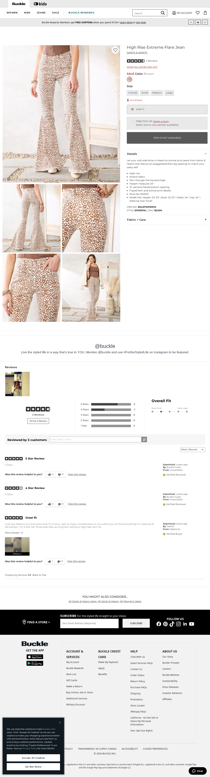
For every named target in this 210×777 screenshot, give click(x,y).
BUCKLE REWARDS (81, 12)
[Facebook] (159, 623)
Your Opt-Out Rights (141, 730)
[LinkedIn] (185, 623)
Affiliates (167, 699)
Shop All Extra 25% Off (142, 67)
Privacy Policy (29, 748)
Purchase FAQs (138, 687)
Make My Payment (108, 662)
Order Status (137, 675)
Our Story (167, 656)
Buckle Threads (170, 662)
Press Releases (170, 687)
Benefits (102, 674)
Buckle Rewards (75, 668)
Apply (101, 668)
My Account (72, 662)
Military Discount (75, 704)
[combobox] (148, 13)
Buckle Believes (170, 674)
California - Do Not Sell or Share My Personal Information (144, 721)
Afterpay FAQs (138, 711)
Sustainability (169, 680)
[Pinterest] (165, 623)
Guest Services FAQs (141, 663)
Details (132, 153)
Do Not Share (33, 766)
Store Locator (137, 705)
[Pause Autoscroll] (198, 22)
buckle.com (49, 729)
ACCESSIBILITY (130, 748)
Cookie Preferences (155, 748)
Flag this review (77, 474)
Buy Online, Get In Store (79, 692)
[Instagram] (178, 623)
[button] (12, 12)
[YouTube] (191, 623)
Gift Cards (71, 680)
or (128, 21)
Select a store (161, 121)
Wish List (71, 674)
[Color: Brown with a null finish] (129, 79)
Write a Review (38, 420)
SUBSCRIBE (136, 623)
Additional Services (76, 698)
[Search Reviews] (144, 439)
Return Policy (137, 681)
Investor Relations (172, 693)
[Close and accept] (60, 722)
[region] (33, 746)
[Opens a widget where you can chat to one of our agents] (198, 771)
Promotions (136, 699)
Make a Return (74, 686)
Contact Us (136, 669)
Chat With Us (138, 656)
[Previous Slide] (191, 22)
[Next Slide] (205, 22)
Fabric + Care (136, 219)
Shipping (135, 693)
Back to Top (39, 574)
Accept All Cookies (33, 758)
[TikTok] (172, 623)
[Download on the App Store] (35, 656)
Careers (166, 668)
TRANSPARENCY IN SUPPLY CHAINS (97, 748)
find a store (38, 622)
